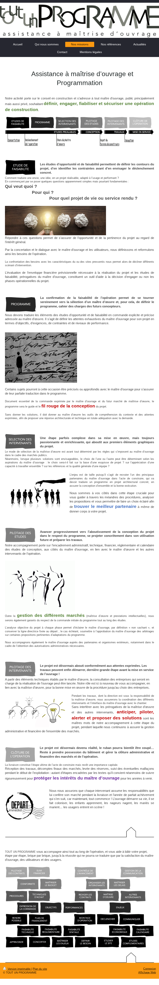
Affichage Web (147, 972)
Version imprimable (19, 968)
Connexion (149, 968)
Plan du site (40, 968)
